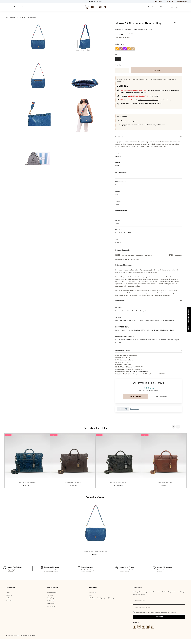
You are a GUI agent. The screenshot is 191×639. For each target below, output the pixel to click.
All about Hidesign (52, 592)
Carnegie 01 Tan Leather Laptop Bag (166, 482)
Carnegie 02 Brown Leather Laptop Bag (76, 482)
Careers (91, 595)
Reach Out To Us (51, 606)
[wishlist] (177, 7)
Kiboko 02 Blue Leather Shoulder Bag (24, 17)
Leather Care (50, 603)
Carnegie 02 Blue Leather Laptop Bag (30, 482)
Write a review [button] (135, 396)
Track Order (9, 595)
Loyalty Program (51, 598)
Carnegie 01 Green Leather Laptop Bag (121, 482)
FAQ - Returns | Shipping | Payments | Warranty (101, 598)
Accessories (36, 7)
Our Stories (50, 595)
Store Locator (92, 592)
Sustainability (50, 600)
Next (178, 427)
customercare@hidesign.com (139, 371)
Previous (174, 427)
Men (15, 7)
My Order (8, 598)
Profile (8, 592)
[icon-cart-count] (182, 7)
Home (8, 17)
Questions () (134, 409)
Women (5, 7)
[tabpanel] (27, 460)
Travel (24, 7)
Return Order (9, 600)
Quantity (118, 65)
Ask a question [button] (162, 396)
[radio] (117, 49)
